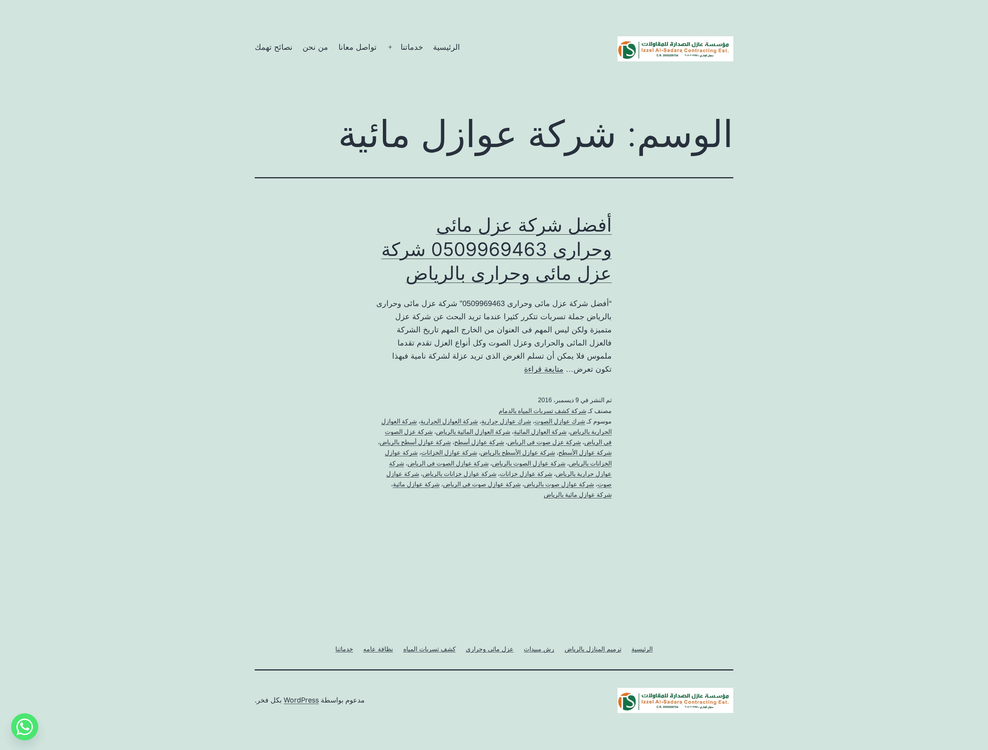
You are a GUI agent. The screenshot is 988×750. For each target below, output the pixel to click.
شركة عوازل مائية (416, 484)
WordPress (301, 700)
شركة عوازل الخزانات (449, 452)
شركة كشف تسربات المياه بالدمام (542, 411)
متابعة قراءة (543, 369)
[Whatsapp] (24, 726)
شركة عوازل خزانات (526, 474)
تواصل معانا (357, 47)
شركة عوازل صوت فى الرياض (482, 484)
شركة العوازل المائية (540, 431)
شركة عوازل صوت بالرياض (559, 484)
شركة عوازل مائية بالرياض (578, 494)
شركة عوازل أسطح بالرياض (415, 442)
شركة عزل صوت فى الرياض (544, 442)
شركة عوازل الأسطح (585, 452)
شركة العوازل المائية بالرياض (473, 431)
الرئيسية (446, 47)
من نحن (315, 47)
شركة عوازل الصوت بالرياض (528, 463)
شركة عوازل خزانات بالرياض (459, 474)
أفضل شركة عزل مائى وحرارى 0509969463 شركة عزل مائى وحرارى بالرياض (496, 248)
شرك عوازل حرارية (506, 421)
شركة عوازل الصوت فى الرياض (448, 463)
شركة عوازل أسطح (479, 442)
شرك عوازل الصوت (560, 421)
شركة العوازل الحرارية (449, 421)
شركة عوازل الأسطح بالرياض (517, 452)
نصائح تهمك (274, 47)
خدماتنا (412, 47)
